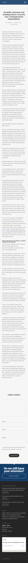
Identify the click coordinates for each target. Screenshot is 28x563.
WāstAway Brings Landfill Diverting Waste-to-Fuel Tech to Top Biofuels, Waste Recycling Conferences (14, 490)
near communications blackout (15, 231)
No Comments (14, 24)
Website (4, 437)
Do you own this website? (8, 545)
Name (4, 421)
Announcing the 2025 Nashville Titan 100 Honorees (12, 497)
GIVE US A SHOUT (14, 476)
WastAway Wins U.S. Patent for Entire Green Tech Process (13, 503)
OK (23, 545)
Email (4, 429)
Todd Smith (10, 22)
